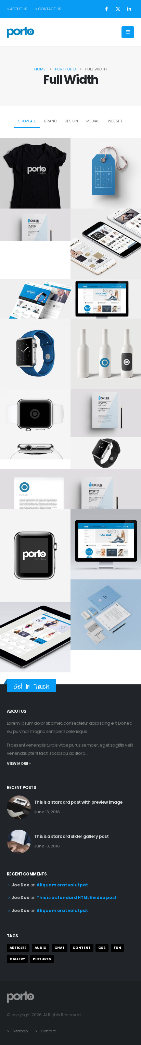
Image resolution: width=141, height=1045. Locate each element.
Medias (93, 121)
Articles (18, 947)
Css (102, 947)
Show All (27, 121)
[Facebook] (106, 9)
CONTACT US (49, 9)
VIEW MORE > (19, 763)
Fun (117, 947)
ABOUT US (18, 9)
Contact (48, 1031)
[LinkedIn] (129, 9)
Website (115, 121)
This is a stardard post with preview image (78, 802)
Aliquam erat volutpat (62, 885)
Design (71, 121)
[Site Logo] (20, 32)
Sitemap (20, 1031)
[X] (118, 9)
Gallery (17, 959)
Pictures (42, 959)
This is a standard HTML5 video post (77, 897)
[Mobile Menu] (127, 32)
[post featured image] (19, 807)
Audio (41, 947)
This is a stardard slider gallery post (71, 836)
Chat (59, 947)
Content (82, 947)
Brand (50, 121)
